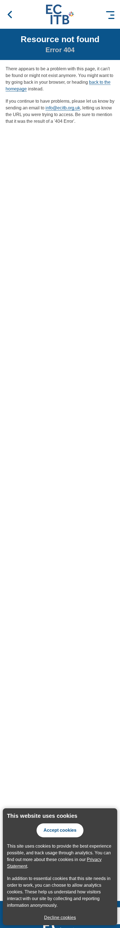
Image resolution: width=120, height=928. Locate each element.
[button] (10, 14)
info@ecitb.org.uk (62, 107)
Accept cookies (60, 830)
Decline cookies (60, 917)
